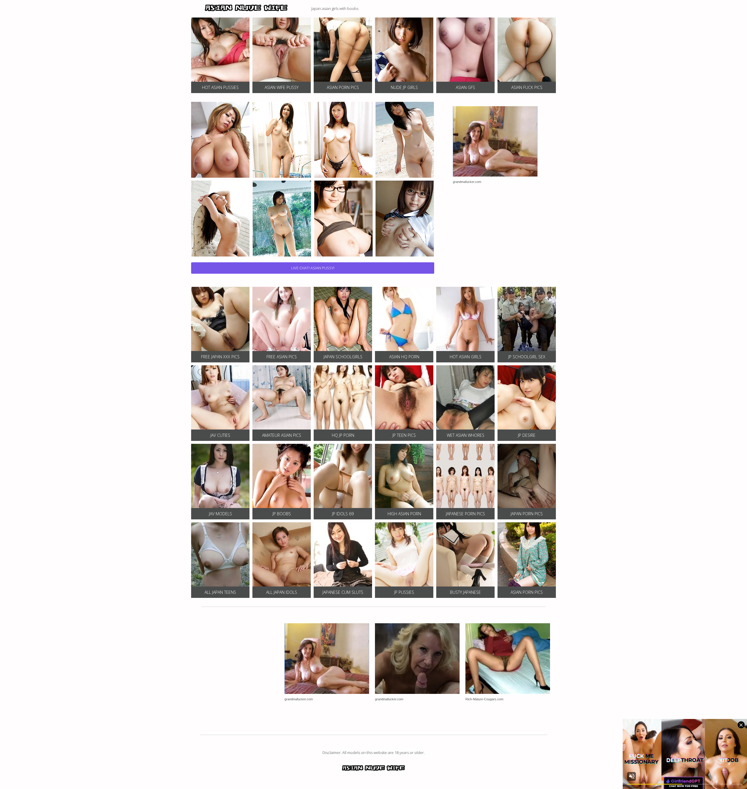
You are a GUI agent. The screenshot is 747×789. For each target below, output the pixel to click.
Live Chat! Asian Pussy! (312, 267)
